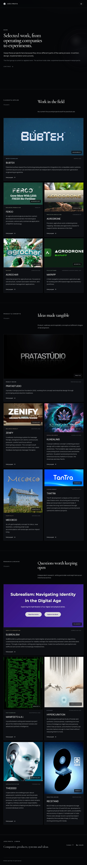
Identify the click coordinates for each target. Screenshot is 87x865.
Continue (7, 66)
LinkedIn (81, 845)
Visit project (9, 177)
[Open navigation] (81, 4)
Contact (68, 845)
